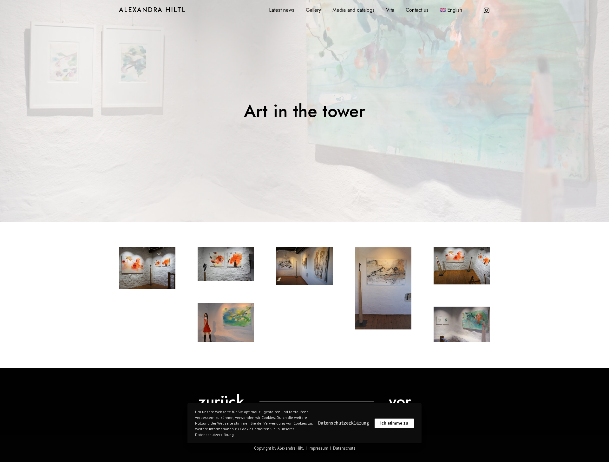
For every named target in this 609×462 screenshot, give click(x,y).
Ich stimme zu (394, 423)
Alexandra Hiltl (152, 10)
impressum (318, 448)
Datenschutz (344, 448)
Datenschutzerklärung (343, 423)
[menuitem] (451, 10)
